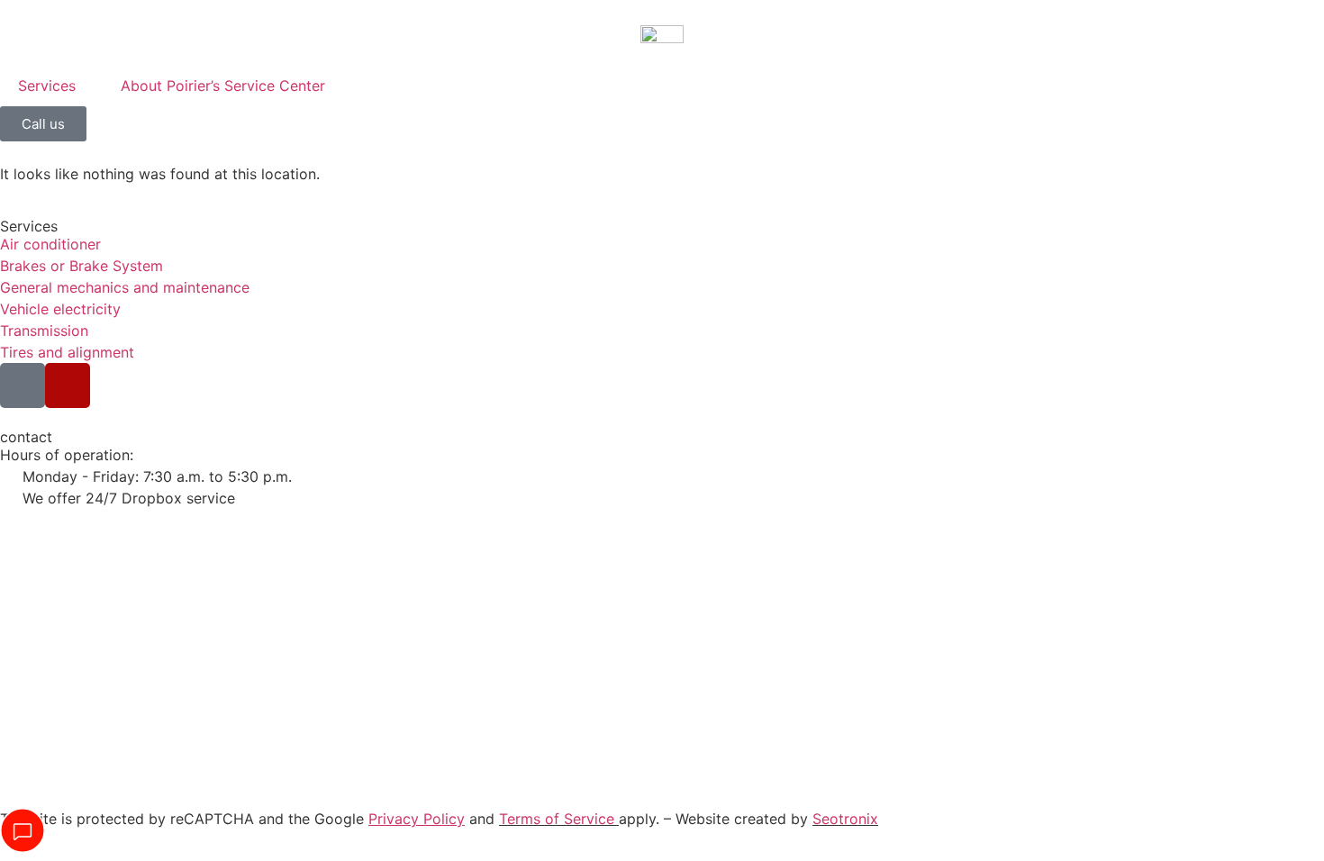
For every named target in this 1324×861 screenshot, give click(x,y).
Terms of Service (556, 819)
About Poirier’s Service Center (223, 86)
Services (47, 86)
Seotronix (845, 819)
